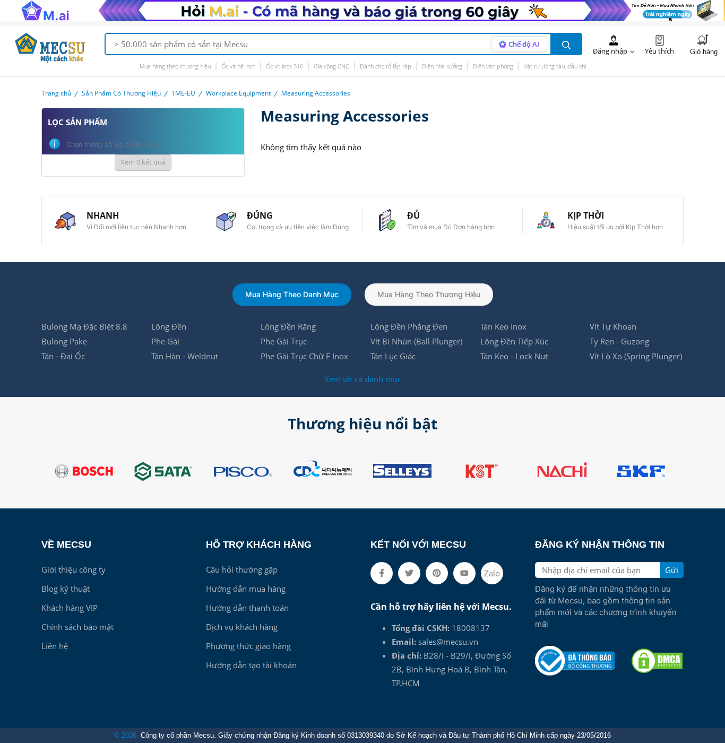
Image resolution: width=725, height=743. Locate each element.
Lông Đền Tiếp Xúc (514, 341)
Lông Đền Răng (288, 326)
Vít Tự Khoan (613, 326)
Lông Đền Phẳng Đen (408, 326)
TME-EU (183, 93)
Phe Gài (165, 341)
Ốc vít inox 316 (284, 66)
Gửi (671, 570)
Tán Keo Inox (503, 326)
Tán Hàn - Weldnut (184, 356)
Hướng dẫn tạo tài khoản (251, 665)
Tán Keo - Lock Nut (514, 356)
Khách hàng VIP (69, 607)
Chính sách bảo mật (77, 626)
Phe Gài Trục (284, 341)
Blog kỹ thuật (65, 588)
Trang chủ (56, 93)
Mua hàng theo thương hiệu (175, 66)
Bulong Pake (64, 341)
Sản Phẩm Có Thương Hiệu (121, 93)
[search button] (566, 44)
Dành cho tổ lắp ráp (385, 66)
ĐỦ (413, 215)
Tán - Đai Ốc (63, 356)
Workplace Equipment (238, 93)
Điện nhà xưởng (442, 66)
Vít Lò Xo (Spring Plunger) (636, 356)
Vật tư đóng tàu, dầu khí (555, 66)
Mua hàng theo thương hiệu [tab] (428, 294)
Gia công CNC (331, 66)
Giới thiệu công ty (73, 569)
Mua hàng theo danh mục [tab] (292, 294)
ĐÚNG (260, 215)
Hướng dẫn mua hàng (246, 588)
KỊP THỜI (585, 215)
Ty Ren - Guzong (619, 341)
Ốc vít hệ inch (238, 66)
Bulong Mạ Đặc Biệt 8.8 (84, 326)
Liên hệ (54, 646)
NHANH (103, 215)
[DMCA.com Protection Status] (657, 660)
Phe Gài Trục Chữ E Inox (304, 356)
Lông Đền (168, 326)
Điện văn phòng (493, 66)
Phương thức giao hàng (248, 646)
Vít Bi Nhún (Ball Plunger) (416, 341)
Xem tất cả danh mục (362, 379)
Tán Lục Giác (393, 356)
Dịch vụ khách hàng (242, 626)
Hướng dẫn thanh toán (247, 607)
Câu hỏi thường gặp (242, 569)
